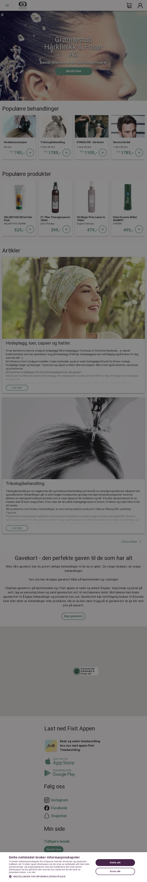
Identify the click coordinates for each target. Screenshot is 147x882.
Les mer (31, 872)
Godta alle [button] (115, 862)
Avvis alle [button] (115, 871)
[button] (50, 876)
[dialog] (73, 867)
